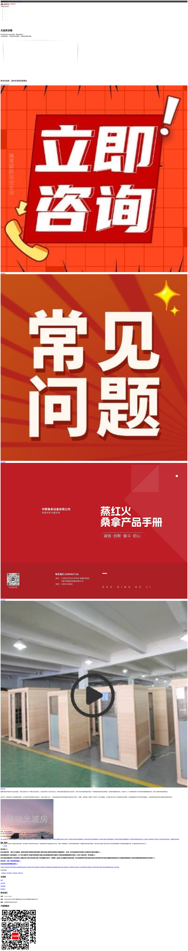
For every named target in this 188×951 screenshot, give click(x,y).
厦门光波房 (69, 867)
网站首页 (6, 9)
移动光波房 (7, 831)
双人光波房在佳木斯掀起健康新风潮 (40, 839)
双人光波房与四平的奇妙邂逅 (89, 839)
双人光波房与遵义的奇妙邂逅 (104, 839)
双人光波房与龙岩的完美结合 (23, 839)
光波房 (5, 845)
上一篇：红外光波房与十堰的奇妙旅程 (11, 833)
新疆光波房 (110, 867)
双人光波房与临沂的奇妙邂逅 (74, 839)
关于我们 (6, 16)
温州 (11, 831)
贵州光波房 (46, 867)
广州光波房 (81, 867)
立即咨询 (3, 273)
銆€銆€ (2, 863)
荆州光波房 (40, 867)
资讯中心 (6, 14)
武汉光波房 (75, 867)
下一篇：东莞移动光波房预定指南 (29, 833)
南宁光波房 (93, 867)
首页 (2, 880)
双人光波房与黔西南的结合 (134, 839)
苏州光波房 (28, 867)
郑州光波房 (11, 867)
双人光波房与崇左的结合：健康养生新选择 (168, 839)
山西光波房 (34, 867)
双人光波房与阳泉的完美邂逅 (119, 839)
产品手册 (3, 600)
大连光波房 (105, 867)
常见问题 (6, 13)
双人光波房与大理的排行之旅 (149, 839)
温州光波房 (16, 867)
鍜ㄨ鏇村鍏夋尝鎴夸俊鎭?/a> (12, 861)
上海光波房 (116, 867)
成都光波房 (58, 867)
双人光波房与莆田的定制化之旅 (58, 839)
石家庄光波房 (4, 867)
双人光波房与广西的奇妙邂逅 (8, 839)
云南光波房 (63, 867)
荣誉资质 (6, 18)
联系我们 (6, 20)
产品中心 (6, 11)
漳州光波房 (87, 867)
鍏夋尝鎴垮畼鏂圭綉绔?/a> (11, 863)
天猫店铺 (19, 1)
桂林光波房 (52, 867)
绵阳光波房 (22, 867)
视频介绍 (3, 788)
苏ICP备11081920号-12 (13, 930)
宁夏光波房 (99, 867)
